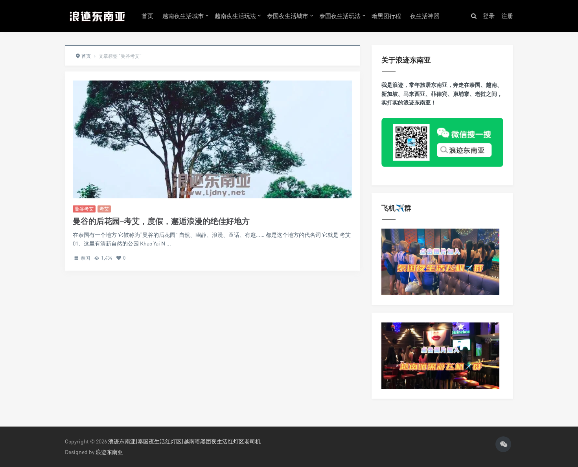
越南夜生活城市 (183, 15)
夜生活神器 (425, 15)
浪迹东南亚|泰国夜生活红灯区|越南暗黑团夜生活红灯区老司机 (184, 441)
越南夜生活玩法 (235, 15)
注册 (507, 15)
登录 (489, 15)
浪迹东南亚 (109, 452)
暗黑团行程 (386, 15)
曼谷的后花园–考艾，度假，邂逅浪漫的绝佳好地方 (161, 221)
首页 (147, 15)
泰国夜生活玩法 (340, 15)
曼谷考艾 (84, 209)
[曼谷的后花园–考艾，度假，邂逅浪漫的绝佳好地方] (212, 184)
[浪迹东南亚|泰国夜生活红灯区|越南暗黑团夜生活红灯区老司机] (97, 15)
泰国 (85, 258)
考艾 (104, 209)
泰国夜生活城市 (287, 15)
